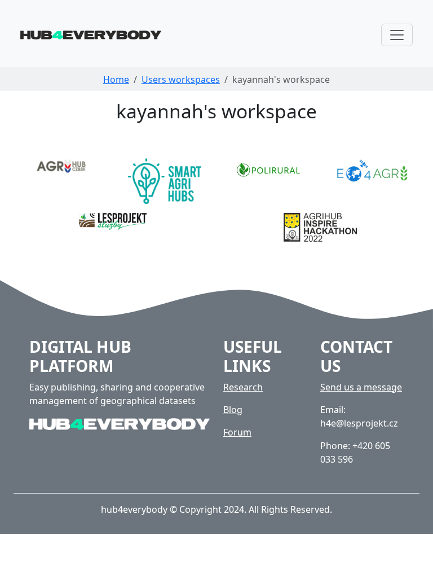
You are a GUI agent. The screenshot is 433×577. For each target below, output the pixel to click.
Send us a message (361, 387)
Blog (232, 409)
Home (116, 79)
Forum (237, 432)
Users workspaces (181, 79)
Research (243, 387)
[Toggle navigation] (397, 35)
